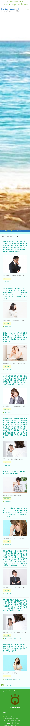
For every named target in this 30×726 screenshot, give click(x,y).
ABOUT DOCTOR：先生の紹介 (11, 718)
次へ (11, 685)
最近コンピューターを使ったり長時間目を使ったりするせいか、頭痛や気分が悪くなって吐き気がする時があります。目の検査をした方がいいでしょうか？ (15, 337)
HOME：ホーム (8, 716)
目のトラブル (8, 282)
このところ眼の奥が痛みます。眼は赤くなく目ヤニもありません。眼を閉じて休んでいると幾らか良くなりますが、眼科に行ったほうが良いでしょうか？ (15, 512)
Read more (6, 278)
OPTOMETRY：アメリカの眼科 (12, 720)
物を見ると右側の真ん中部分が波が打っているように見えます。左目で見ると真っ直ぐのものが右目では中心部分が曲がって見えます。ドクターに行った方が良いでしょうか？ (15, 380)
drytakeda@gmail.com (21, 3)
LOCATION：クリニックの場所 (11, 724)
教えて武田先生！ (9, 638)
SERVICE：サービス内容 (10, 722)
